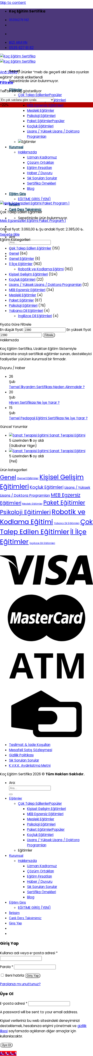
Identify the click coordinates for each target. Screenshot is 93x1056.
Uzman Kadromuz (42, 157)
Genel (14, 253)
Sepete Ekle (10, 234)
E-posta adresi (13, 1003)
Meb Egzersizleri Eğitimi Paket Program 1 (33, 220)
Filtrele (48, 335)
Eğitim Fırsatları (39, 167)
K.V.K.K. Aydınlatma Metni (30, 765)
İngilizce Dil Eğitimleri (35, 315)
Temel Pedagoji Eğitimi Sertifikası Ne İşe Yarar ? (48, 418)
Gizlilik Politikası (21, 755)
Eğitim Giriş (17, 194)
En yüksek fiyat (79, 329)
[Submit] (11, 794)
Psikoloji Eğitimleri (41, 115)
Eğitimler (15, 798)
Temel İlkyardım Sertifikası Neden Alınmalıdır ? (47, 386)
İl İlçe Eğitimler (21, 263)
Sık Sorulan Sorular (42, 178)
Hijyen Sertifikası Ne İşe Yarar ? (34, 402)
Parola (6, 966)
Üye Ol (6, 1045)
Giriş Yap (33, 975)
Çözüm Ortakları (40, 162)
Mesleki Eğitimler (40, 110)
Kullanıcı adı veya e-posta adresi (29, 953)
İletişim (14, 913)
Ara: (12, 782)
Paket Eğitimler (39, 121)
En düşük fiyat (11, 329)
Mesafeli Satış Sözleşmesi (30, 750)
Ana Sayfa (8, 72)
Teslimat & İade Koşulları (29, 744)
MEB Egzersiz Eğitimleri (45, 105)
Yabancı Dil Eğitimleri (26, 310)
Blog (30, 188)
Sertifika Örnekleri (41, 183)
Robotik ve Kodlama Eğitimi (41, 269)
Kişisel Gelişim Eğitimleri (28, 274)
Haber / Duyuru (39, 173)
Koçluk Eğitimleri (40, 126)
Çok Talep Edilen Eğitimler (30, 248)
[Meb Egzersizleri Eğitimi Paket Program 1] (35, 203)
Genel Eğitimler (21, 258)
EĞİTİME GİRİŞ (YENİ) (34, 199)
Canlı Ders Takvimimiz (25, 918)
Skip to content (13, 2)
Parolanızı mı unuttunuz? (20, 984)
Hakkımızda (27, 152)
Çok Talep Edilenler (33, 95)
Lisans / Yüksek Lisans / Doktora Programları (45, 284)
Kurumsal (16, 147)
